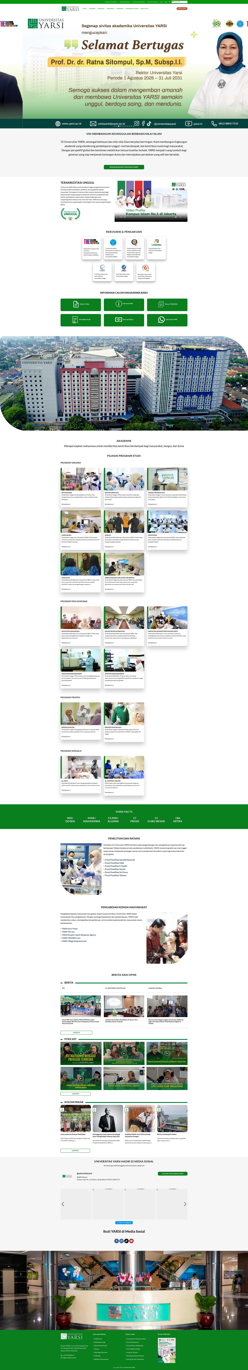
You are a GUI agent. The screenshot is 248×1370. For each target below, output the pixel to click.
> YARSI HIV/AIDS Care (70, 938)
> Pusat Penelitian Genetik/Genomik (119, 860)
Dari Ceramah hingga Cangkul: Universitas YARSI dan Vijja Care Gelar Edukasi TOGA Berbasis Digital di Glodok (166, 1021)
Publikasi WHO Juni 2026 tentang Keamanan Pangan (137, 1135)
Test (63, 988)
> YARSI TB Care (67, 931)
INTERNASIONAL (125, 2)
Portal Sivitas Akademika (135, 1345)
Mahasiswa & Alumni (132, 8)
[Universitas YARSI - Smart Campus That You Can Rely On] (70, 8)
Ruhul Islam (144, 8)
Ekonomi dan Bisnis (100, 1345)
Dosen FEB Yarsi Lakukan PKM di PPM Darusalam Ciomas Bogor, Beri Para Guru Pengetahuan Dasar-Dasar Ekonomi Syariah (80, 1021)
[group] (76, 1204)
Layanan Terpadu (111, 2)
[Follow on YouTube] (131, 1241)
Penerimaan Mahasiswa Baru (136, 1339)
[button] (125, 1218)
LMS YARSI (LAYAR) (133, 1349)
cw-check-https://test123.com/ (115, 988)
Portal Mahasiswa (133, 1342)
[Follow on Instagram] (121, 1241)
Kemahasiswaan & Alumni (135, 1356)
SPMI (165, 2)
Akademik (92, 8)
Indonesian (177, 2)
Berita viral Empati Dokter (167, 1134)
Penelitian (101, 8)
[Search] (169, 1)
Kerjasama (119, 8)
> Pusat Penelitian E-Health (115, 866)
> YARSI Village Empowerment (73, 941)
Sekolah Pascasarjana (101, 1359)
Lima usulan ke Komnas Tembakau (73, 1134)
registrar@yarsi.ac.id (69, 1358)
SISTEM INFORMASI (139, 2)
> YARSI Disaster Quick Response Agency (78, 935)
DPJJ (161, 2)
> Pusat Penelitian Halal (113, 863)
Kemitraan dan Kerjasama (135, 1359)
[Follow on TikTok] (126, 1241)
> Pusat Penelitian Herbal (114, 869)
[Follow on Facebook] (116, 1241)
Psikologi (97, 1356)
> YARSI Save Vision (69, 928)
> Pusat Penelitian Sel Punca (115, 872)
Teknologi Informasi (100, 1352)
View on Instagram (125, 1222)
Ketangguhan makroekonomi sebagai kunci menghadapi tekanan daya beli (106, 1135)
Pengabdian (110, 8)
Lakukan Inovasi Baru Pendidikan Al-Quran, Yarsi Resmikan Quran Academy (121, 1020)
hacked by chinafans (155, 988)
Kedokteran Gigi (99, 1342)
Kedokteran (98, 1339)
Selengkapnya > (66, 504)
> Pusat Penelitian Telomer (115, 875)
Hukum (96, 1349)
